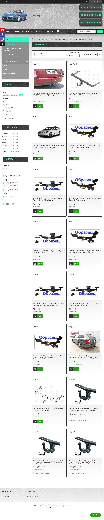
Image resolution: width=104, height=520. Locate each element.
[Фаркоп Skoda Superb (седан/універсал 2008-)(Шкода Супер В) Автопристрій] (49, 131)
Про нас (38, 31)
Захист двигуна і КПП (12, 54)
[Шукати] (100, 31)
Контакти (49, 31)
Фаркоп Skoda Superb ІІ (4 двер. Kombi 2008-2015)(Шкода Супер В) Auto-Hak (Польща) (48, 462)
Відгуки (5, 69)
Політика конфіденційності (63, 506)
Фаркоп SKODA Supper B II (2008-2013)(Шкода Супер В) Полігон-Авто (85, 199)
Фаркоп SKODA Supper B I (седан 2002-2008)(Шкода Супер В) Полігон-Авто (84, 146)
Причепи (7, 58)
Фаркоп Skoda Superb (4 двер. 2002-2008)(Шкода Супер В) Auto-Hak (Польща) (83, 409)
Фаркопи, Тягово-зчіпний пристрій (60, 39)
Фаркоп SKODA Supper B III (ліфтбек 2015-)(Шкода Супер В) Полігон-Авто (84, 304)
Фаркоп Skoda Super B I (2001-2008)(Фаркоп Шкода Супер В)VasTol (48, 409)
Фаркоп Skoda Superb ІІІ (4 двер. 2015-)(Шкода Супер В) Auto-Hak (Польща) (82, 462)
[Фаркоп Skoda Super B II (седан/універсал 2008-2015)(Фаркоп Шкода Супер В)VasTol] (85, 342)
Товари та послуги (21, 31)
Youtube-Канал (33, 496)
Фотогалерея (7, 77)
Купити (40, 106)
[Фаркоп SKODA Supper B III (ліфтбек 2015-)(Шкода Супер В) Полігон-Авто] (85, 289)
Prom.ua (61, 504)
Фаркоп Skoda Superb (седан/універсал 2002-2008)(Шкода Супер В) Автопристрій (49, 94)
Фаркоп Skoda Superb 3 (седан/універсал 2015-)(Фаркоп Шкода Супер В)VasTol (83, 94)
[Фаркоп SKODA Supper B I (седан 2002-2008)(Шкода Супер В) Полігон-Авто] (85, 131)
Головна (5, 31)
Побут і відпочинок (11, 61)
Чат (97, 515)
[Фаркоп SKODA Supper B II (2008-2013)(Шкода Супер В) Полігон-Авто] (85, 184)
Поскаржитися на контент (47, 506)
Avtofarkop (6, 496)
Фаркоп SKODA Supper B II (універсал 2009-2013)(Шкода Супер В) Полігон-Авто (84, 251)
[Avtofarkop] (15, 15)
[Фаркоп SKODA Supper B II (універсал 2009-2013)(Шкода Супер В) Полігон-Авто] (85, 237)
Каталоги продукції (9, 73)
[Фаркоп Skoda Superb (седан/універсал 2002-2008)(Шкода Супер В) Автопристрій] (49, 79)
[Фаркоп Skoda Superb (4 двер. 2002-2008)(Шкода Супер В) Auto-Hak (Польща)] (85, 394)
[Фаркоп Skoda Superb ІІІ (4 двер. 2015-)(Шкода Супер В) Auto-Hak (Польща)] (85, 447)
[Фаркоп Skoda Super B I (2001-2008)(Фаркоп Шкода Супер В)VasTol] (49, 394)
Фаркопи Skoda (78, 39)
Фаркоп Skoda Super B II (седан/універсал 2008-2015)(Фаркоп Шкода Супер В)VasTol (83, 357)
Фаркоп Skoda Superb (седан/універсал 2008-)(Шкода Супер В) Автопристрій (49, 146)
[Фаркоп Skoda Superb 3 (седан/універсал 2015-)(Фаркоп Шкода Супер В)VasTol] (85, 79)
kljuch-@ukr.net (10, 197)
